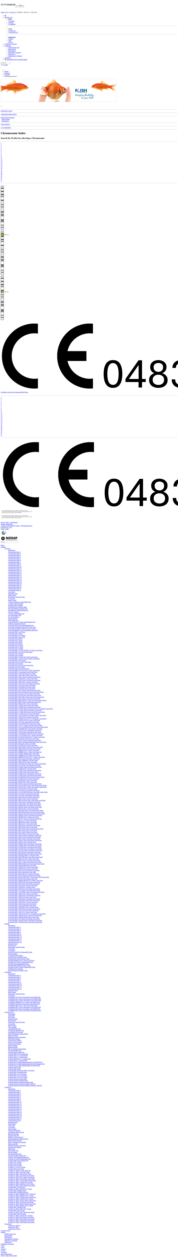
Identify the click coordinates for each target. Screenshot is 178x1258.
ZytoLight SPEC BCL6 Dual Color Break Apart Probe (24, 698)
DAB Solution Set (13, 1135)
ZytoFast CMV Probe (14, 1067)
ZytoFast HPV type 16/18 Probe (17, 1075)
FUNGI (10, 39)
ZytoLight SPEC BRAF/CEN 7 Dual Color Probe (23, 703)
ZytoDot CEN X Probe (15, 1165)
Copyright (4, 1252)
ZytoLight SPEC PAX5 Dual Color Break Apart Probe (24, 852)
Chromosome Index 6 (14, 560)
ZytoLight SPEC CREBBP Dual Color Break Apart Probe (25, 729)
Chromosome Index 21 (15, 585)
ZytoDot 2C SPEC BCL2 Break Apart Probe (21, 1177)
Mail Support (12, 49)
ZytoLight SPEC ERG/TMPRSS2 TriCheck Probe (23, 760)
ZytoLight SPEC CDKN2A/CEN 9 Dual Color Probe (24, 720)
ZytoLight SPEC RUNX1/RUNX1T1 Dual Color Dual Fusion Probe (28, 877)
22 (1, 178)
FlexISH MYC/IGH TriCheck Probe (19, 959)
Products (3, 547)
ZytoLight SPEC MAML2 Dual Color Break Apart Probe (25, 815)
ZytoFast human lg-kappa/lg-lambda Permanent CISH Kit (25, 1085)
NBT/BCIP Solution (14, 1039)
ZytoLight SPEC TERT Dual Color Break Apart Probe (24, 895)
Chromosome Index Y (14, 590)
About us (3, 1249)
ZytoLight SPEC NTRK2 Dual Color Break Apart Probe (25, 844)
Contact (3, 1250)
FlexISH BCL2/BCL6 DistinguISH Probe (20, 962)
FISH (10, 22)
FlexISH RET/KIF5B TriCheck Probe (19, 965)
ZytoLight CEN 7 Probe (15, 640)
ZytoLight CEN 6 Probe (15, 638)
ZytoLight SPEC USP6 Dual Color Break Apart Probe (24, 909)
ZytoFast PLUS (9, 1012)
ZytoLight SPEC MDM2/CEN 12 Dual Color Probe (23, 817)
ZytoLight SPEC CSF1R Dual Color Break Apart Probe (24, 732)
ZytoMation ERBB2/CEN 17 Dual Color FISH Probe (24, 1002)
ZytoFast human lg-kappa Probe (17, 1079)
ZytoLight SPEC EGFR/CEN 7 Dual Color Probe (23, 745)
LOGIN (5, 65)
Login (2, 1247)
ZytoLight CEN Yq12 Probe (16, 667)
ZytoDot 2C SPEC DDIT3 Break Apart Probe (21, 1185)
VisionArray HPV (13, 1227)
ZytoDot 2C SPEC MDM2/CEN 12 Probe (20, 1205)
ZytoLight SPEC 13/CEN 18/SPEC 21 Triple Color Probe (25, 650)
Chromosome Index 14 (15, 573)
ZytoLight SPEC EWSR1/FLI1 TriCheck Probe (22, 769)
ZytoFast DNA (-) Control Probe (17, 1057)
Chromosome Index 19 (15, 582)
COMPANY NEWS (11, 44)
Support (3, 1232)
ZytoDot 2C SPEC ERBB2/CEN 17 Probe (20, 1195)
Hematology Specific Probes (16, 597)
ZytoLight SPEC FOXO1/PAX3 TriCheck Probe (22, 789)
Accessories (11, 598)
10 (1, 158)
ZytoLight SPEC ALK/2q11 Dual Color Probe (22, 685)
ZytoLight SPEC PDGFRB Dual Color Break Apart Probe (25, 857)
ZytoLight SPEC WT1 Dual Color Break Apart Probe (24, 919)
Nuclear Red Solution (14, 1044)
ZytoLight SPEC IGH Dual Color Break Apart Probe (23, 795)
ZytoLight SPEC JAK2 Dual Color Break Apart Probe (24, 802)
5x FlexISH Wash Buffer (15, 955)
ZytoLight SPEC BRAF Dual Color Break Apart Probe (24, 702)
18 (1, 171)
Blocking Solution (13, 1134)
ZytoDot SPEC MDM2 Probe (17, 1207)
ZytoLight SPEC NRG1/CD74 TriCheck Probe (22, 842)
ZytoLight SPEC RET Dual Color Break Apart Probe (24, 870)
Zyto (11, 21)
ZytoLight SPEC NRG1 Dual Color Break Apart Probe (24, 837)
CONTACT (13, 12)
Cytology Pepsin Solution (15, 603)
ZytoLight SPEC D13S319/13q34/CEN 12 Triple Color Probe (26, 737)
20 (1, 174)
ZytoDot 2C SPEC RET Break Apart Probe (21, 1217)
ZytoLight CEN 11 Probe (15, 647)
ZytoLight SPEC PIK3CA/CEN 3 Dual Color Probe (23, 859)
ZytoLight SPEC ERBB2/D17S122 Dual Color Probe (24, 755)
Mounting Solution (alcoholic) (17, 1037)
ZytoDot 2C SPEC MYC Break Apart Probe (21, 1212)
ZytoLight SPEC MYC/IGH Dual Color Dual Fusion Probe (25, 829)
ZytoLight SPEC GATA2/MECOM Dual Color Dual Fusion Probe (28, 792)
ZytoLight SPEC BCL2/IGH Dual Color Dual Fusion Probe (26, 692)
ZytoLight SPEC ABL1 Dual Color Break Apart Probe (24, 677)
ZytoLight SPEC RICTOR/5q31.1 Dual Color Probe (23, 874)
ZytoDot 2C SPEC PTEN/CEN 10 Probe (20, 1215)
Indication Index (13, 593)
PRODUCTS (9, 17)
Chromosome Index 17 (15, 578)
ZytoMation (7, 972)
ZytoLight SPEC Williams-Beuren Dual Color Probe (23, 917)
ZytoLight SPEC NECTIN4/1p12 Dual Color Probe (23, 834)
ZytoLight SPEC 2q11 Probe (16, 635)
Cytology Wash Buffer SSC (16, 613)
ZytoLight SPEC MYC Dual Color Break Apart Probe (24, 839)
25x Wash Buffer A (14, 617)
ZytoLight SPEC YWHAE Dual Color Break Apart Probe (25, 922)
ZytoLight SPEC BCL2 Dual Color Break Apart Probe (24, 690)
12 (1, 161)
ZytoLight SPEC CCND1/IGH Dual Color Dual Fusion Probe (26, 712)
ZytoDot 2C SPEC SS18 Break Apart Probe (21, 1220)
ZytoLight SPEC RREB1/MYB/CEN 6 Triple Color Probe (25, 880)
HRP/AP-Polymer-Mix (15, 1140)
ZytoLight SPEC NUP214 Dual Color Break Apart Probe (25, 850)
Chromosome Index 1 (14, 552)
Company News (5, 1230)
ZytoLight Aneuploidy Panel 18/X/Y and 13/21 (22, 627)
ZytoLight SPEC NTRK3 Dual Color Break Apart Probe (25, 845)
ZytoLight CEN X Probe (15, 663)
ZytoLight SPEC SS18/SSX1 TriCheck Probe (21, 887)
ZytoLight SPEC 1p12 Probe (16, 632)
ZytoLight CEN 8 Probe (15, 642)
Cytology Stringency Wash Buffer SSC (19, 602)
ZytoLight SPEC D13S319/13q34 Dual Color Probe (23, 739)
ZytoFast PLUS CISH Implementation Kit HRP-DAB (24, 1065)
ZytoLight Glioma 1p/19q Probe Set (18, 668)
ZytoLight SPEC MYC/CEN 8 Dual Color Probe (22, 832)
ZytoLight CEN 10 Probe (15, 645)
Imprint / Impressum (7, 524)
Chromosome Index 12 (15, 570)
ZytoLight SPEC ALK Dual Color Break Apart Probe (24, 683)
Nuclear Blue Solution (14, 1040)
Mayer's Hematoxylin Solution (17, 1049)
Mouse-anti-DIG (13, 1035)
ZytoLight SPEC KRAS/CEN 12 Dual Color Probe (23, 809)
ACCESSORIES (6, 127)
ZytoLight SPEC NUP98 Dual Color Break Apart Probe (24, 847)
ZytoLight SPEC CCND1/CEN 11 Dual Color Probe (23, 714)
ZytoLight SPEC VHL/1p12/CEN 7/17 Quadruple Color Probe (26, 914)
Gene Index (11, 592)
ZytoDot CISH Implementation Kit (18, 1157)
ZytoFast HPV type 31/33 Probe (17, 1077)
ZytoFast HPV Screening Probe (17, 1072)
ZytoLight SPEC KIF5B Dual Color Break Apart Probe (24, 805)
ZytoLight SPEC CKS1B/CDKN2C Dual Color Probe (24, 724)
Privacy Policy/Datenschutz (9, 1255)
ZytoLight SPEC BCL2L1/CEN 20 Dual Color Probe (24, 693)
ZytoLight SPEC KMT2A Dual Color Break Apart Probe (25, 807)
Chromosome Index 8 (14, 563)
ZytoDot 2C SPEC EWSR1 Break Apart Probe (22, 1197)
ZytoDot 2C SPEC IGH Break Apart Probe (21, 1202)
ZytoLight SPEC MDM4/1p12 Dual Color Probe (22, 822)
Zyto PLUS (13, 32)
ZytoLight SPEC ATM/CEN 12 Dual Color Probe (23, 682)
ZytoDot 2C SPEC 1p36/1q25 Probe (19, 1172)
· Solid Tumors (5, 119)
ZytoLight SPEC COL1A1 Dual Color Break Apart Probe (25, 725)
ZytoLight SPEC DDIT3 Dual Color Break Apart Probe (24, 740)
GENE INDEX (5, 124)
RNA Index (11, 1017)
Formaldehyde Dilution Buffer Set (18, 610)
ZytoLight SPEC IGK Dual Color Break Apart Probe (23, 797)
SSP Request (12, 51)
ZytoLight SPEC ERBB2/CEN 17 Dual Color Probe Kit (24, 752)
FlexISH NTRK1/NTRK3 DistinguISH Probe (21, 967)
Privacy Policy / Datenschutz (9, 522)
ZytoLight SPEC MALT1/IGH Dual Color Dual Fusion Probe (26, 814)
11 (1, 159)
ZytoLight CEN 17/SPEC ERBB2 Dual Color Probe (23, 754)
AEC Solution (12, 1027)
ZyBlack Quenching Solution (16, 623)
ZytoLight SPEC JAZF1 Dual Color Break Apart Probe (24, 804)
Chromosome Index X (14, 588)
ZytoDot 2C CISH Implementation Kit (19, 1159)
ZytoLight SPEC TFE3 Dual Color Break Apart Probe (24, 899)
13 (1, 163)
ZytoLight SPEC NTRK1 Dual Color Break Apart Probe (25, 840)
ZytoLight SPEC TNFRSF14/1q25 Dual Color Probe (24, 900)
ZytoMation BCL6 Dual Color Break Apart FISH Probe (24, 1000)
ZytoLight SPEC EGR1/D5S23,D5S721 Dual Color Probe (25, 747)
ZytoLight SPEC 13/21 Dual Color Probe (20, 652)
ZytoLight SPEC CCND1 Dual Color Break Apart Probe (25, 710)
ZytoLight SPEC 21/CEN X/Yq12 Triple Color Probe (24, 658)
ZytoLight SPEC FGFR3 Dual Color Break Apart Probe (24, 775)
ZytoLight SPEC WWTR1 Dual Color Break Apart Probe (25, 920)
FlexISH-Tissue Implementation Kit (18, 964)
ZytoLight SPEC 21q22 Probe (17, 660)
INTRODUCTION (6, 111)
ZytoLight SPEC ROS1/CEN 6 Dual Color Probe (22, 879)
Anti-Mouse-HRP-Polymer (16, 1030)
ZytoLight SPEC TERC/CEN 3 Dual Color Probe (23, 894)
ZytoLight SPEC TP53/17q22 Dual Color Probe (22, 904)
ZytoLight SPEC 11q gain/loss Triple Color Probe (22, 672)
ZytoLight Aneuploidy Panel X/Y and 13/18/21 (22, 628)
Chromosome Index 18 (15, 580)
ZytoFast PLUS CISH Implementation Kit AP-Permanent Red (26, 1064)
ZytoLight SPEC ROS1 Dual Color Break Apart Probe (24, 875)
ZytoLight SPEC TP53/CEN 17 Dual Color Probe (23, 902)
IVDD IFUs (11, 54)
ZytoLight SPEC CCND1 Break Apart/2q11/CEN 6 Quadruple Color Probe (30, 709)
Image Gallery (12, 600)
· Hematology (5, 121)
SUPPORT (8, 46)
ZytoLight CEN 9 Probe (15, 643)
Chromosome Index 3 (14, 555)
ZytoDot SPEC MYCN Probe (17, 1214)
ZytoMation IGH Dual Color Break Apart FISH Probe (24, 1004)
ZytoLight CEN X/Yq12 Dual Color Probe (20, 665)
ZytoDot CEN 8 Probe (15, 1164)
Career (3, 1245)
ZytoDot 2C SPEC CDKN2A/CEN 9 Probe (21, 1184)
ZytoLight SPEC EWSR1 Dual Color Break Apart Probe (25, 767)
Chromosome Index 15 (15, 575)
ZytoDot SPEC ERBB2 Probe (17, 1190)
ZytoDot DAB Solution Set (16, 1052)
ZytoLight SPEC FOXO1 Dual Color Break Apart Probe (25, 784)
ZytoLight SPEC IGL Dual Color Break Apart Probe (23, 794)
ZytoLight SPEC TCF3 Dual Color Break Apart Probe (24, 890)
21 (1, 176)
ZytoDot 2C (8, 1087)
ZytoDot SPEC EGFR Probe (16, 1187)
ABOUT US (4, 12)
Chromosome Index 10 (15, 567)
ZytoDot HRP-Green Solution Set (18, 1054)
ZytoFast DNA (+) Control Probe (18, 1055)
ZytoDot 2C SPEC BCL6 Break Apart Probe (21, 1179)
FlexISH (6, 924)
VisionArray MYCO (14, 1225)
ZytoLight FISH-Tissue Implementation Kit (21, 625)
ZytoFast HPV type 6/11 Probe (17, 1074)
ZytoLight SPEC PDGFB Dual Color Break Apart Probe (25, 854)
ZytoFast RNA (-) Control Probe (17, 1060)
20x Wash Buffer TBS (14, 615)
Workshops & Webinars (15, 56)
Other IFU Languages (14, 52)
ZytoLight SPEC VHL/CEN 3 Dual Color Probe (22, 912)
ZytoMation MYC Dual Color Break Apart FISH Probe (24, 1007)
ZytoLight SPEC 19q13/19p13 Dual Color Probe (22, 675)
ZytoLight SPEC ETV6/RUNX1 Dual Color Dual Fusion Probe (27, 764)
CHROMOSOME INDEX (9, 114)
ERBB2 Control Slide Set (15, 1137)
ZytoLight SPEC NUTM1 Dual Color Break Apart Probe (25, 849)
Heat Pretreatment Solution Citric (18, 608)
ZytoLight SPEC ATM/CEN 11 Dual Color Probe (22, 678)
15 (1, 166)
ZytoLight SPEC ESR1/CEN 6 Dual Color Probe (22, 762)
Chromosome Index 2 (14, 553)
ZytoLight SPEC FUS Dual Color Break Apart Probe (23, 790)
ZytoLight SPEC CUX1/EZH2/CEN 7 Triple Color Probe (25, 735)
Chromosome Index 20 (15, 583)
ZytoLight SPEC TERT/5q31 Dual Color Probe (22, 897)
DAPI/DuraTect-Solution (15, 605)
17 (1, 169)
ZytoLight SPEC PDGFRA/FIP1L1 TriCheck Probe (23, 855)
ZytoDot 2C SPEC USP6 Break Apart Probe (21, 1222)
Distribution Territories (7, 1244)
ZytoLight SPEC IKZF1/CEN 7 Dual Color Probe (23, 799)
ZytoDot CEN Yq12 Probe (16, 1169)
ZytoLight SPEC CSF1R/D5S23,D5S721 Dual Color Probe (25, 734)
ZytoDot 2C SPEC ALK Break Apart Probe (21, 1175)
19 (1, 173)
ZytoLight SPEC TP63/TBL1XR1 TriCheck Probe (23, 907)
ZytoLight (7, 548)
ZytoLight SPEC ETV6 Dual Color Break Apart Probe (24, 765)
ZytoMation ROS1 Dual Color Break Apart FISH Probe (24, 1010)
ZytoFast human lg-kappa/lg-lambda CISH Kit (21, 1084)
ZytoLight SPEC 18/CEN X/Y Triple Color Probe (23, 657)
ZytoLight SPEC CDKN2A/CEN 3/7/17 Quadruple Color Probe (27, 719)
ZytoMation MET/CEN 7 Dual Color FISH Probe (23, 1005)
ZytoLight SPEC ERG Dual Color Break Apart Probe (24, 759)
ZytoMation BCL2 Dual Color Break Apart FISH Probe (24, 999)
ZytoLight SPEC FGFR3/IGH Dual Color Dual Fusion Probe (26, 777)
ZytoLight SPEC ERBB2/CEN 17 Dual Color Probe (23, 750)
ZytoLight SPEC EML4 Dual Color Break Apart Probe (24, 749)
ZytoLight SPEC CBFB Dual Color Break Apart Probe (24, 707)
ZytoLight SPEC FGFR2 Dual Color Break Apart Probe (24, 774)
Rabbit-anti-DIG (13, 1047)
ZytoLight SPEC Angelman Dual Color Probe (21, 688)
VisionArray (8, 1224)
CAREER (8, 58)
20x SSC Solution (13, 612)
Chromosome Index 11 (15, 568)
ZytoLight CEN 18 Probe (15, 655)
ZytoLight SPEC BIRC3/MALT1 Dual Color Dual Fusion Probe (27, 700)
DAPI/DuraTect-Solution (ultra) (17, 607)
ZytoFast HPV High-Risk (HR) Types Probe (21, 1070)
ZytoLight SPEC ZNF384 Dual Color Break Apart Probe (25, 915)
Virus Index (11, 1015)
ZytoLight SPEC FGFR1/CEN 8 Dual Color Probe (23, 772)
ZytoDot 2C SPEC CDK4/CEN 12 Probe (20, 1182)
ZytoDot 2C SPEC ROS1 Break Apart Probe (21, 1219)
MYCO (10, 42)
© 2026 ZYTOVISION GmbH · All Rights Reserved (16, 526)
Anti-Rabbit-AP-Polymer (15, 1032)
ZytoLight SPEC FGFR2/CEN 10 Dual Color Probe (23, 779)
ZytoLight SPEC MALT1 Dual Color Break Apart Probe (25, 819)
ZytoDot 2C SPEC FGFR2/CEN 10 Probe (20, 1199)
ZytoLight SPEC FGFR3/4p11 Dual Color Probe (22, 780)
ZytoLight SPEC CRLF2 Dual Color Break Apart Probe (24, 730)
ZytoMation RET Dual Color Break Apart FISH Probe (24, 1009)
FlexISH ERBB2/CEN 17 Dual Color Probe (21, 960)
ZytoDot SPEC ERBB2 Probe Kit (18, 1192)
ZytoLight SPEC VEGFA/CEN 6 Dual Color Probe (23, 910)
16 (1, 168)
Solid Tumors (12, 595)
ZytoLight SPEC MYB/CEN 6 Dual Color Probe (22, 827)
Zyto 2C (12, 30)
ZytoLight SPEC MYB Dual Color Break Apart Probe (24, 825)
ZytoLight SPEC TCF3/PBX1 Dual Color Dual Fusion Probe (26, 892)
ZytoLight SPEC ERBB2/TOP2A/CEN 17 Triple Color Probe (26, 757)
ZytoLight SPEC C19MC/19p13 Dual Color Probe (23, 705)
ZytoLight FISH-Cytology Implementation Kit (21, 622)
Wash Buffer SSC (13, 620)
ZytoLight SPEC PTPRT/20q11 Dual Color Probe (23, 869)
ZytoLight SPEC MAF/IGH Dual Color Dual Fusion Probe (25, 810)
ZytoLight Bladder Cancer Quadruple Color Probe (23, 630)
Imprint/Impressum (6, 1254)
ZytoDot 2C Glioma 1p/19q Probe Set (19, 1170)
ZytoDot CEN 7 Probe (15, 1162)
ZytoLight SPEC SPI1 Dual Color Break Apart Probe (24, 884)
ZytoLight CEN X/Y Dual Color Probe (19, 662)
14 (1, 164)
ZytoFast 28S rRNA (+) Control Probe (19, 1059)
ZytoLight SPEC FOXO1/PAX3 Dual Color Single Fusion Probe (27, 785)
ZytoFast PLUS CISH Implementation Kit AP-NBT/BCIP (25, 1062)
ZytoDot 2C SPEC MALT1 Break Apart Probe (22, 1204)
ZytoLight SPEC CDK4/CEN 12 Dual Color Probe (23, 717)
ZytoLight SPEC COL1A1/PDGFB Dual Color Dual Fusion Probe (28, 727)
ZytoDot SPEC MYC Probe (16, 1210)
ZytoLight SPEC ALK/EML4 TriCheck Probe (21, 687)
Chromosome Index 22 (15, 587)
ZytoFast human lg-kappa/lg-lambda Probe (20, 1082)
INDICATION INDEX (8, 117)
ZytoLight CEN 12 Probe (15, 648)
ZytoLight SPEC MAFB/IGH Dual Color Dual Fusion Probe (26, 812)
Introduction (11, 550)
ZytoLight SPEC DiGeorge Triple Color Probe (22, 744)
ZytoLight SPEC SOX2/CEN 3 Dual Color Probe (23, 885)
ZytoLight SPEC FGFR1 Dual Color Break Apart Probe (24, 770)
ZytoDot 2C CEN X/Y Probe (16, 1167)
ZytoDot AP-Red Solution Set (17, 1155)
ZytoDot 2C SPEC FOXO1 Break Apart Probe (22, 1200)
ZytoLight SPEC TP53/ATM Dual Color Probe (22, 905)
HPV (10, 40)
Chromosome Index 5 (14, 558)
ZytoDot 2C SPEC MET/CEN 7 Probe (19, 1209)
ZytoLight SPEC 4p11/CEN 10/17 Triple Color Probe (24, 670)
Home (2, 545)
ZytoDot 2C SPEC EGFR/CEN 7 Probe (20, 1189)
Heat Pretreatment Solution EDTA (18, 1034)
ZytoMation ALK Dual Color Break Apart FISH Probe (24, 997)
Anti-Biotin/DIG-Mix (14, 1029)
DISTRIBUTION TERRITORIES (16, 59)
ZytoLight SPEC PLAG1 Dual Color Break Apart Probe (24, 862)
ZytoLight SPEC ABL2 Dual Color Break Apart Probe (24, 680)
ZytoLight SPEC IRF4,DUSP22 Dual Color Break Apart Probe (27, 800)
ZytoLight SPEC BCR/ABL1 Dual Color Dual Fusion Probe (26, 697)
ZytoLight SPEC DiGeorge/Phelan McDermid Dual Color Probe (27, 742)
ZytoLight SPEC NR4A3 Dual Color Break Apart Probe (24, 835)
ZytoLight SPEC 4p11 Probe (16, 637)
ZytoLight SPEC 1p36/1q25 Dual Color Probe (22, 673)
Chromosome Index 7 (14, 562)
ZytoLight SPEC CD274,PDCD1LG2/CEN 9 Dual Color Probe (27, 715)
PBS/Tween (11, 1149)
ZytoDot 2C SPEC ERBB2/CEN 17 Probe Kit (22, 1194)
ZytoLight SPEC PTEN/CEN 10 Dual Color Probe (23, 867)
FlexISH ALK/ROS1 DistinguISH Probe (20, 952)
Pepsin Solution (12, 618)
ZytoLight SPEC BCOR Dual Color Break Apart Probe (24, 695)
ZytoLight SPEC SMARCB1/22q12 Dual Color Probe (24, 882)
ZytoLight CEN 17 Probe (15, 653)
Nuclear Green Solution (15, 1042)
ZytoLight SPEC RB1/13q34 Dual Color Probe (22, 872)
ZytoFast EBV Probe (14, 1069)
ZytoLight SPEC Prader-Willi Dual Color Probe (22, 865)
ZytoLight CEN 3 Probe (15, 633)
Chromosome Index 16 (15, 577)
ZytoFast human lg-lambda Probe (18, 1080)
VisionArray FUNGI (14, 1229)
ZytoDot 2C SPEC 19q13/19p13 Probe (19, 1174)
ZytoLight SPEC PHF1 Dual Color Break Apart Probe (24, 860)
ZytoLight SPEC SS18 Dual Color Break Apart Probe (24, 889)
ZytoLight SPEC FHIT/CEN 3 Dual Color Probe (22, 782)
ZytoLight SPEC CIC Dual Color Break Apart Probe (23, 722)
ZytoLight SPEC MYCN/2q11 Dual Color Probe (22, 830)
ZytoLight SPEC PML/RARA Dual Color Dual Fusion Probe (26, 864)
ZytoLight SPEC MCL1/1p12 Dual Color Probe (22, 820)
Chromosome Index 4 (14, 557)
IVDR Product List (13, 47)
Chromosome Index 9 (14, 565)
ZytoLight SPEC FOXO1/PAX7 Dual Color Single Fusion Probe (27, 787)
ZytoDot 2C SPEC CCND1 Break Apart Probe (22, 1180)
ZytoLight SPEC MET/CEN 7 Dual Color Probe (22, 824)
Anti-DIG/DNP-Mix (14, 1130)
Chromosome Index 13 (15, 572)
